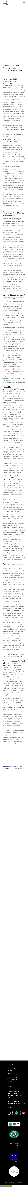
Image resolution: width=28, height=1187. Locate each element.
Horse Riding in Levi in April (12, 912)
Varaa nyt (3, 1186)
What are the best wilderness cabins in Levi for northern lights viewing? (14, 991)
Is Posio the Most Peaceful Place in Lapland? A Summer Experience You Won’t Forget (14, 804)
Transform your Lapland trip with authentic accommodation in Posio (13, 964)
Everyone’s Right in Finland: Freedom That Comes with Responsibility (12, 831)
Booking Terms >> (13, 1101)
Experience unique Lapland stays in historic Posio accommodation (14, 1045)
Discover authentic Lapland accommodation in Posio (11, 938)
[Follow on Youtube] (20, 1113)
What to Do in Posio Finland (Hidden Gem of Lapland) (12, 858)
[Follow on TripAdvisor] (16, 1113)
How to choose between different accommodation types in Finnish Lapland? (13, 1018)
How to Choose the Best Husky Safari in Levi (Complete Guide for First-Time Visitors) (13, 886)
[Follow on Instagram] (12, 1113)
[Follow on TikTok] (23, 1113)
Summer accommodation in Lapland (12, 393)
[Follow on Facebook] (9, 1113)
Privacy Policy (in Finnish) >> (16, 1103)
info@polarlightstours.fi (14, 1091)
